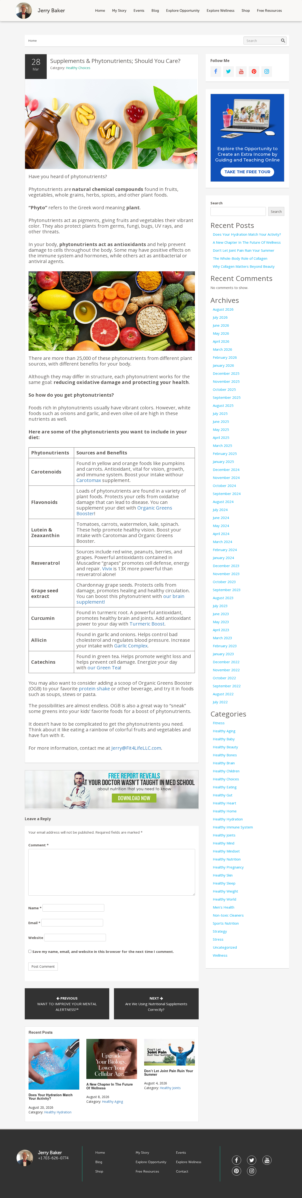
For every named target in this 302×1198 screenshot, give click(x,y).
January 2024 (223, 557)
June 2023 (221, 613)
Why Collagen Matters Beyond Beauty (244, 266)
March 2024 (222, 541)
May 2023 (221, 621)
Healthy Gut (222, 795)
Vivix (107, 568)
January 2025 (223, 461)
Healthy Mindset (226, 851)
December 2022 (226, 661)
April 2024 (221, 533)
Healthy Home (225, 811)
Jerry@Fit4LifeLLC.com (136, 748)
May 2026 (221, 333)
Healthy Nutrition (227, 859)
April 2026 (221, 341)
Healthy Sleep (224, 883)
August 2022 (223, 694)
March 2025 (222, 445)
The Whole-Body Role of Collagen (240, 258)
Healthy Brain (224, 763)
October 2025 (224, 389)
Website (35, 937)
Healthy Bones (225, 755)
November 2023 (226, 573)
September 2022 (227, 685)
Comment (38, 845)
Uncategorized (225, 947)
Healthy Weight (225, 891)
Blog (155, 10)
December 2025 (226, 373)
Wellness (220, 955)
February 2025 (225, 453)
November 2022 (226, 669)
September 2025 (227, 397)
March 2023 (222, 637)
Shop (246, 10)
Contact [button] (182, 1171)
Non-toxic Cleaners (228, 915)
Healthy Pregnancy (228, 867)
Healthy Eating (225, 787)
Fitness (219, 722)
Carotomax (88, 480)
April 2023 (221, 629)
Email (34, 922)
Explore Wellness (221, 10)
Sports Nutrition (226, 923)
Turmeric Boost (147, 624)
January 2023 (223, 653)
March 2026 (222, 349)
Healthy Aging (112, 1101)
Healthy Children (226, 771)
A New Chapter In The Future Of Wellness (247, 242)
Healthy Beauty (225, 747)
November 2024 (226, 477)
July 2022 (220, 702)
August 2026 (223, 309)
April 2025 (221, 437)
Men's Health (223, 907)
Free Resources (269, 10)
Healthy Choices (78, 68)
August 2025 (223, 405)
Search (216, 203)
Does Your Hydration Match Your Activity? (247, 234)
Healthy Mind (223, 843)
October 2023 (224, 581)
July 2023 (220, 605)
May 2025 (221, 429)
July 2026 (220, 317)
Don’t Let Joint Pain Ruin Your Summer (243, 250)
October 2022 (224, 677)
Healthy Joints (170, 1088)
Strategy (220, 931)
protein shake (94, 688)
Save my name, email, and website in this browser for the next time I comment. (103, 951)
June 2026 (221, 325)
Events (139, 10)
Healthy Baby (224, 739)
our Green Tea (104, 667)
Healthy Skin (223, 875)
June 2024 (221, 517)
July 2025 (220, 413)
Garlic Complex (130, 645)
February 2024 (225, 549)
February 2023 (225, 645)
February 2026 (225, 357)
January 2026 (223, 365)
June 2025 (221, 421)
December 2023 (226, 565)
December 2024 (226, 469)
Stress (218, 939)
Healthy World (224, 899)
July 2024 (220, 509)
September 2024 (227, 493)
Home (100, 10)
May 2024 (221, 525)
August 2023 (223, 597)
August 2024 (223, 501)
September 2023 (227, 589)
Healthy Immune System (233, 827)
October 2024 (224, 485)
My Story (119, 10)
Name (35, 908)
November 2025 (226, 381)
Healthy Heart (224, 803)
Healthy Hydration (57, 1112)
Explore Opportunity (183, 10)
